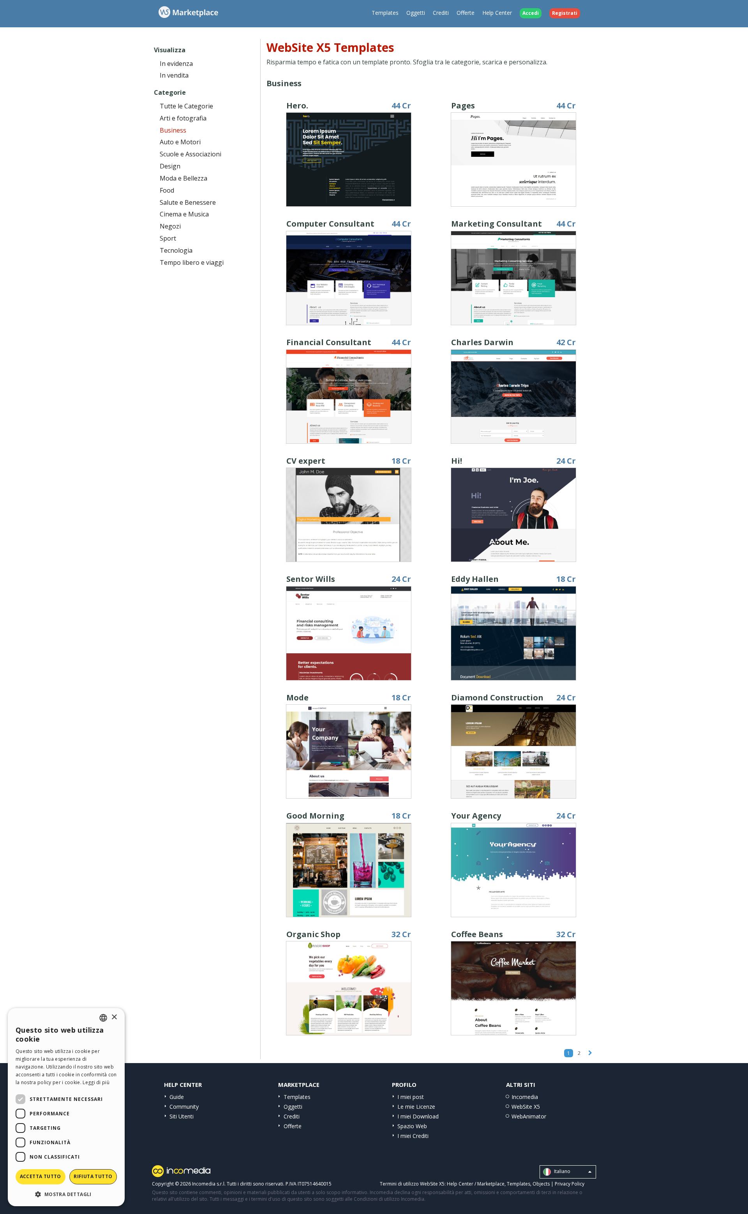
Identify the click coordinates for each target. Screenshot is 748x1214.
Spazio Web (412, 1126)
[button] (66, 1193)
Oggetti (415, 12)
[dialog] (66, 1107)
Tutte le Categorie (186, 106)
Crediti (441, 12)
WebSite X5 (526, 1106)
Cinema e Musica (184, 214)
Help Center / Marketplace (476, 1183)
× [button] (114, 1017)
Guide (176, 1097)
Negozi (170, 226)
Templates (385, 12)
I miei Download (418, 1116)
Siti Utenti (181, 1116)
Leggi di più (96, 1082)
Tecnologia (176, 250)
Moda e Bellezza (183, 178)
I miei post (410, 1097)
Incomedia (525, 1097)
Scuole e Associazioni (190, 154)
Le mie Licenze (416, 1106)
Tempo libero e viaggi (192, 262)
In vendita (174, 75)
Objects (541, 1183)
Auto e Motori (180, 142)
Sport (168, 238)
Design (170, 166)
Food (167, 190)
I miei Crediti (413, 1136)
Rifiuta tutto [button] (93, 1176)
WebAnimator (529, 1116)
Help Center (497, 12)
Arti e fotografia (183, 118)
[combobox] (103, 1018)
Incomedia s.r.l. (209, 1183)
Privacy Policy (569, 1183)
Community (184, 1106)
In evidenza (176, 63)
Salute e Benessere (188, 202)
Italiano (561, 1171)
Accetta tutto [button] (40, 1176)
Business (173, 130)
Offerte (466, 12)
